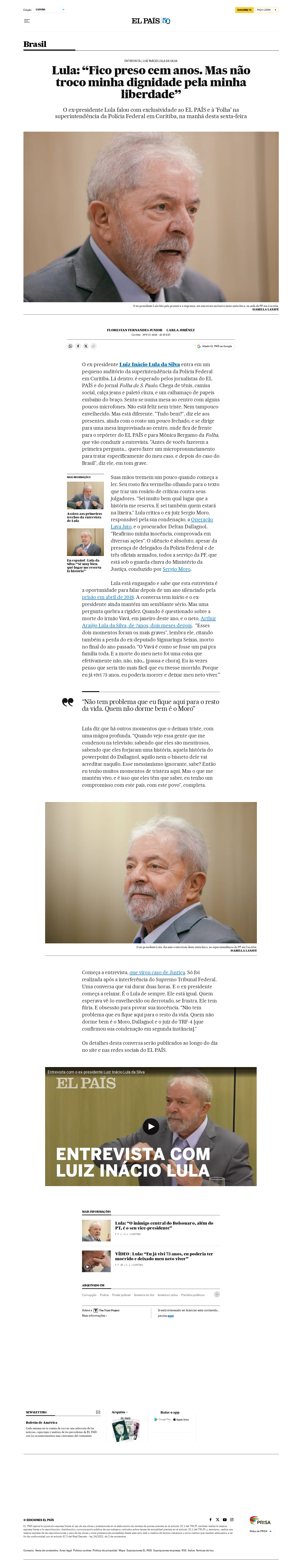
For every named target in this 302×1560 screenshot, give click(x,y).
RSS (184, 1550)
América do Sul (144, 1295)
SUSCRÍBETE (244, 10)
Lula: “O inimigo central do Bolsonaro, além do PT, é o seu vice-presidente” (164, 1226)
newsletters (36, 1412)
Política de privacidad (105, 1550)
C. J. (128, 1265)
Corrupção (89, 1295)
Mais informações (93, 1315)
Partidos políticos (193, 1295)
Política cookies (82, 1550)
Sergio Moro (176, 569)
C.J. (126, 1234)
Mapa (122, 1550)
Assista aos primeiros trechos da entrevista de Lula (84, 517)
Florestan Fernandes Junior (134, 330)
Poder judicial (121, 1295)
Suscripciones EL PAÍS (139, 1550)
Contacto (28, 1550)
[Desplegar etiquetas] (217, 1294)
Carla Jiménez (180, 330)
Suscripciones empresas (166, 1550)
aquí (171, 1316)
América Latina (168, 1295)
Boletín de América (41, 1423)
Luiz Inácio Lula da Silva (149, 364)
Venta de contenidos (46, 1550)
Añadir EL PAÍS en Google (217, 346)
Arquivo (118, 1412)
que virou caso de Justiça (157, 972)
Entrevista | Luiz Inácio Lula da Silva (150, 61)
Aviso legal (65, 1550)
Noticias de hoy (205, 1550)
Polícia (104, 1295)
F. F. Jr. (119, 1265)
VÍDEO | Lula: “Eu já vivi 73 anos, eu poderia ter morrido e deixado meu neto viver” (164, 1256)
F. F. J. (118, 1234)
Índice (191, 1550)
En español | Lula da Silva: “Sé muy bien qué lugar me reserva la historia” (84, 565)
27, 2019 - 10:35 (156, 334)
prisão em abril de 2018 (108, 597)
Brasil (34, 44)
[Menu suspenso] (27, 21)
